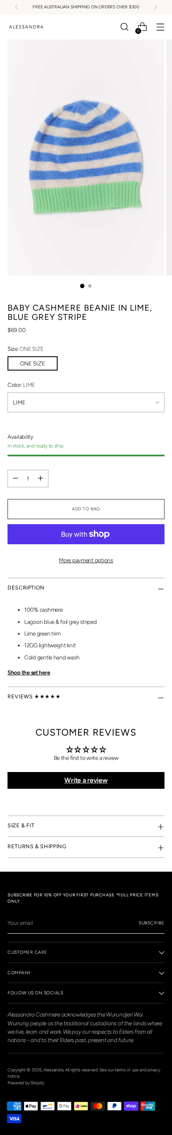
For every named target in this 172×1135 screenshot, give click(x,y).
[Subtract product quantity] (15, 478)
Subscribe (151, 923)
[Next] (155, 7)
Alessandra (53, 1070)
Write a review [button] (85, 780)
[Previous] (17, 7)
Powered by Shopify (26, 1083)
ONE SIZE (32, 363)
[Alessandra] (26, 27)
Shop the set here (29, 672)
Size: (26, 348)
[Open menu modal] (160, 27)
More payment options (86, 560)
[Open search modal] (124, 27)
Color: (21, 384)
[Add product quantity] (40, 478)
